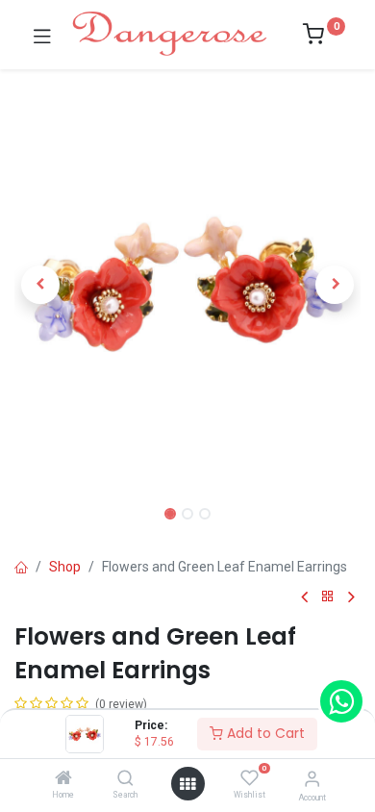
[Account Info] (312, 779)
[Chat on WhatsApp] (341, 701)
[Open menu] (187, 784)
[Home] (63, 779)
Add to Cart (264, 733)
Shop (65, 566)
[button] (40, 284)
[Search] (125, 779)
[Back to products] (327, 597)
